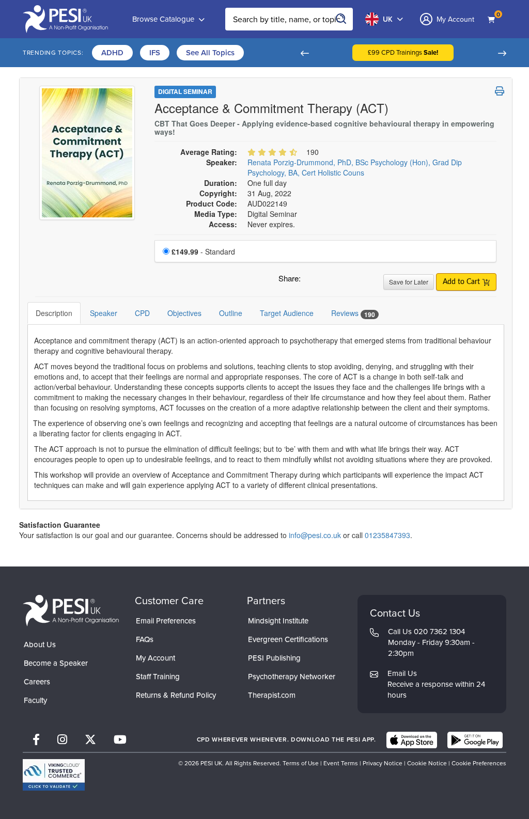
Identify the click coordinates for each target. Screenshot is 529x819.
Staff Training (158, 676)
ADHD (112, 52)
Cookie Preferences (479, 763)
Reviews (353, 313)
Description (54, 313)
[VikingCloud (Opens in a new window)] (54, 775)
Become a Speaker (56, 663)
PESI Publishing (274, 658)
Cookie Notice (427, 763)
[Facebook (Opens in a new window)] (36, 739)
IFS (154, 52)
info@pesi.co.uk (315, 535)
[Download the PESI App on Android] (475, 740)
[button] (304, 52)
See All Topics (210, 52)
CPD (142, 313)
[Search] (341, 19)
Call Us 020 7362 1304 (426, 631)
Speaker (103, 313)
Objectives (184, 313)
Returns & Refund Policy (176, 695)
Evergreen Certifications (288, 639)
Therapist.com (271, 695)
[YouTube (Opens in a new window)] (120, 739)
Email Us (402, 673)
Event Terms (340, 763)
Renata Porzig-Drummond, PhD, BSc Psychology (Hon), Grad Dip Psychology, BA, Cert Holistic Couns (354, 167)
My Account (155, 658)
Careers (37, 681)
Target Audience (287, 313)
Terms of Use (301, 763)
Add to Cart (462, 282)
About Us (40, 644)
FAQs (144, 639)
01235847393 (387, 535)
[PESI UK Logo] (71, 610)
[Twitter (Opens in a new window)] (90, 739)
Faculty (35, 700)
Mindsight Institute (278, 620)
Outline (230, 313)
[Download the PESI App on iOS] (411, 740)
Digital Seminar (185, 91)
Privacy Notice (382, 763)
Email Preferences (166, 620)
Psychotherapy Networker (291, 676)
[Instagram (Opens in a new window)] (62, 739)
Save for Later (408, 281)
